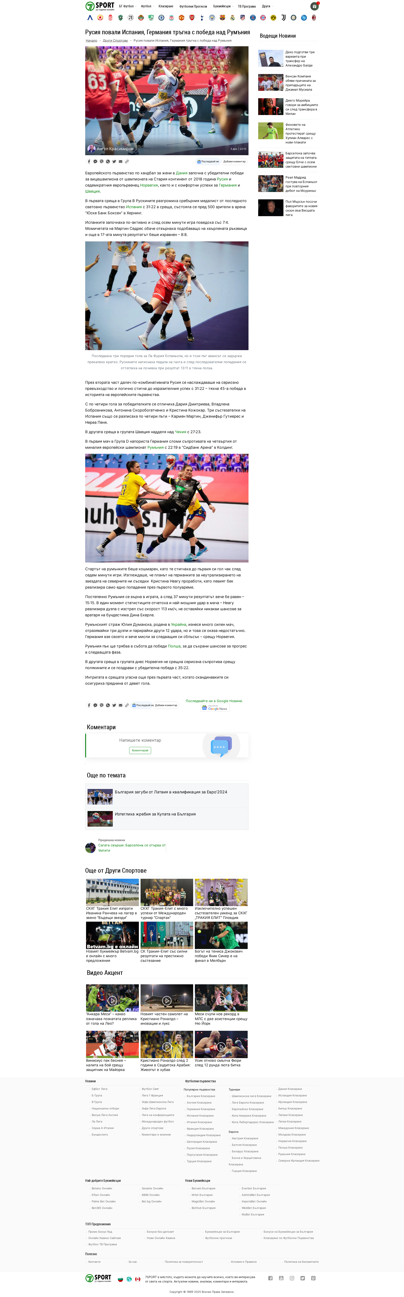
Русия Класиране (198, 1148)
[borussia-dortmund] (273, 18)
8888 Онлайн (151, 1194)
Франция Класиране (200, 1128)
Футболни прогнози (218, 1238)
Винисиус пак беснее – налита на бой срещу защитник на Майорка (106, 1065)
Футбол (146, 6)
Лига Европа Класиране (248, 1102)
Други (266, 6)
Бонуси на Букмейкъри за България (288, 1231)
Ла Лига (97, 1121)
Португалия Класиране (202, 1154)
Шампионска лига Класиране (251, 1096)
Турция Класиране (199, 1161)
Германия (228, 185)
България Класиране (201, 1096)
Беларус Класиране (245, 1151)
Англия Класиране (199, 1102)
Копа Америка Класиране (249, 1115)
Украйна (178, 624)
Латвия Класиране (290, 1115)
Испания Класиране (200, 1115)
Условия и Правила (243, 1261)
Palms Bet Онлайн (104, 1201)
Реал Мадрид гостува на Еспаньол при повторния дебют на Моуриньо (301, 184)
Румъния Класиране (292, 1154)
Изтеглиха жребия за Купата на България (155, 814)
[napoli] (304, 18)
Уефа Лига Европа (154, 1108)
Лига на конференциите (158, 1115)
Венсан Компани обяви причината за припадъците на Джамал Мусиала (301, 82)
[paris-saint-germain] (253, 18)
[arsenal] (192, 18)
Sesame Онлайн (152, 1188)
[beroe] (151, 18)
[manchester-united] (181, 18)
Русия (222, 179)
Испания (134, 207)
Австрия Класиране (245, 1138)
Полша (174, 646)
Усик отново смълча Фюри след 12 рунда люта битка (218, 1062)
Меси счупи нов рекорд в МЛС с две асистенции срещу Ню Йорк (221, 1018)
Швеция (92, 191)
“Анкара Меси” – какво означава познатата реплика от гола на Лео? (111, 1018)
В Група (97, 1102)
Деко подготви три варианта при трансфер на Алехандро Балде (300, 58)
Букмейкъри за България (222, 1231)
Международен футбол (158, 1121)
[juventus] (283, 18)
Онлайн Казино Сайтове (104, 1238)
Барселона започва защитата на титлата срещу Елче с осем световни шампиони (301, 159)
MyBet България (253, 1214)
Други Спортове (115, 40)
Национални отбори (105, 1108)
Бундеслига (100, 1134)
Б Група (97, 1095)
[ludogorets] (120, 18)
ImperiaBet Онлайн (254, 1201)
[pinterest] (313, 1279)
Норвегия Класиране (292, 1141)
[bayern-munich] (263, 18)
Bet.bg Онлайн (152, 1201)
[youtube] (281, 1279)
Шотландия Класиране (202, 1141)
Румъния (156, 447)
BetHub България (203, 1208)
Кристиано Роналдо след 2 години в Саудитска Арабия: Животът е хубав (166, 1065)
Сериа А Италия (103, 1128)
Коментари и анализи (156, 1134)
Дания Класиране (290, 1089)
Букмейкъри (222, 6)
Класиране (166, 6)
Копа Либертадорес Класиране (253, 1122)
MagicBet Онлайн (203, 1201)
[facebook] (270, 1279)
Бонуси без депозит (160, 1231)
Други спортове (152, 1128)
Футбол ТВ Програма (102, 1244)
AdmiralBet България (256, 1194)
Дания (181, 173)
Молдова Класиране (292, 1134)
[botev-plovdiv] (141, 18)
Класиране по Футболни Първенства (289, 1238)
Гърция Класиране (244, 1171)
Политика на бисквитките (301, 1261)
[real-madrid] (232, 18)
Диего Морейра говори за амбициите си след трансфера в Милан (302, 107)
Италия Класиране (199, 1122)
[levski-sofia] (90, 18)
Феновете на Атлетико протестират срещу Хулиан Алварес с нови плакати (301, 133)
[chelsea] (161, 18)
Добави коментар (234, 161)
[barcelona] (222, 18)
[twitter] (302, 1279)
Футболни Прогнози (193, 6)
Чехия (180, 432)
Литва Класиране (290, 1121)
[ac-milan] (314, 18)
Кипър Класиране (290, 1108)
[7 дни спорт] (100, 6)
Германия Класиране (201, 1109)
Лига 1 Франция (152, 1095)
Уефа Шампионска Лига (158, 1102)
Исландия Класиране (292, 1095)
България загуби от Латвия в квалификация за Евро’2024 (171, 792)
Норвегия (149, 185)
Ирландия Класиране (292, 1102)
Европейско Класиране (247, 1109)
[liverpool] (171, 18)
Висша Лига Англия (105, 1115)
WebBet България (254, 1208)
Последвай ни (210, 161)
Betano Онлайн (102, 1188)
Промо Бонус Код (100, 1231)
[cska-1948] (110, 18)
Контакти (94, 1261)
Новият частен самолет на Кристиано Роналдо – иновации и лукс (164, 1018)
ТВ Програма (247, 6)
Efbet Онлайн (101, 1194)
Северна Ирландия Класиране (299, 1160)
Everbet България (254, 1188)
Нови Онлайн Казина (161, 1238)
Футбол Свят (150, 1089)
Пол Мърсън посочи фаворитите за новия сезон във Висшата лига (301, 208)
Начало (91, 40)
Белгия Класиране (244, 1144)
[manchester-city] (212, 18)
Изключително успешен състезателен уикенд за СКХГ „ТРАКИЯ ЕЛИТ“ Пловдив (221, 913)
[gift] (314, 6)
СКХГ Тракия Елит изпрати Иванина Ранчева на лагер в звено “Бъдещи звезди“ (111, 913)
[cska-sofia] (100, 18)
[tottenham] (202, 18)
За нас (132, 1261)
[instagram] (291, 1279)
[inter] (293, 18)
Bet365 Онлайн (102, 1208)
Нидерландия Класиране (204, 1135)
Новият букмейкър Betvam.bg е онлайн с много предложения (112, 956)
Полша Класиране (290, 1147)
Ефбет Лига (99, 1089)
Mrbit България (202, 1194)
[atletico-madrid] (242, 18)
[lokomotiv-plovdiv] (131, 18)
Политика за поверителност (184, 1261)
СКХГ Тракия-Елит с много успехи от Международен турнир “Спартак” (164, 913)
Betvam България (203, 1188)
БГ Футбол (126, 6)
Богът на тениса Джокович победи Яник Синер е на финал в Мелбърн (219, 956)
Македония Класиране (293, 1128)
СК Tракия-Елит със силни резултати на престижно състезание (164, 956)
